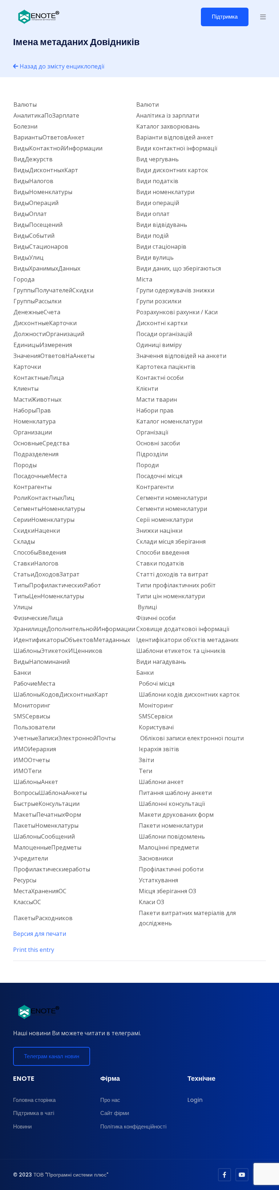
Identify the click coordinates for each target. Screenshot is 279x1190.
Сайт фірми (114, 1113)
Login (195, 1100)
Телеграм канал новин (51, 1056)
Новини (22, 1126)
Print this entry (33, 950)
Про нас (110, 1100)
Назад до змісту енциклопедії (61, 66)
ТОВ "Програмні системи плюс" (70, 1174)
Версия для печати (39, 934)
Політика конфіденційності (133, 1126)
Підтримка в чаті (33, 1113)
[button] (263, 16)
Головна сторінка (34, 1100)
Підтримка (225, 16)
